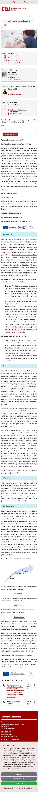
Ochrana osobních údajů (24, 788)
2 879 (15, 63)
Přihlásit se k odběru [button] (10, 134)
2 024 (15, 79)
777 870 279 (14, 112)
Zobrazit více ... (19, 594)
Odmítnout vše (19, 779)
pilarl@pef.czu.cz (15, 77)
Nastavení (19, 774)
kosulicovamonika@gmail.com (18, 110)
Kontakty (18, 2)
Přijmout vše (19, 783)
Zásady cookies (9, 788)
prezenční (14, 193)
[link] (19, 9)
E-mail (3, 125)
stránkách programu (25, 655)
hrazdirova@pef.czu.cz (16, 61)
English (26, 2)
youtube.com (5, 252)
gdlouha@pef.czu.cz (15, 94)
